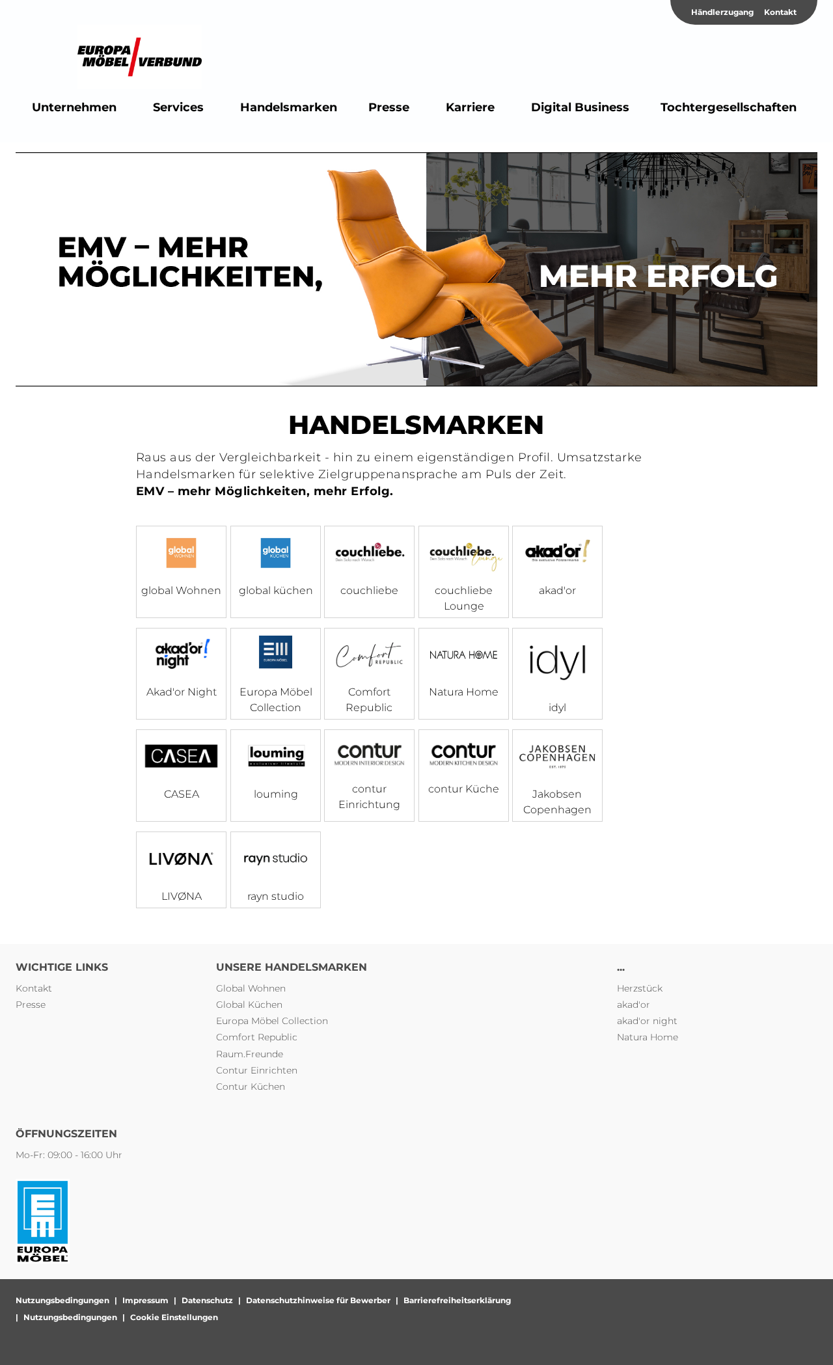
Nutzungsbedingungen (62, 1300)
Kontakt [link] (780, 12)
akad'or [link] (633, 1004)
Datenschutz (207, 1300)
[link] (74, 107)
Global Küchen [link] (249, 1004)
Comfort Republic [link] (256, 1037)
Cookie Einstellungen (174, 1317)
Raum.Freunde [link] (249, 1054)
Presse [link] (31, 1004)
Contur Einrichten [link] (256, 1070)
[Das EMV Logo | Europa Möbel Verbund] (139, 57)
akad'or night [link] (647, 1021)
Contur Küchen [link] (250, 1086)
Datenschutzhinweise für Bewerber (318, 1300)
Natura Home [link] (647, 1037)
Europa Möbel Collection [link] (272, 1021)
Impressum (145, 1300)
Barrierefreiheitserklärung (457, 1300)
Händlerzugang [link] (722, 12)
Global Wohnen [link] (251, 988)
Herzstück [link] (639, 988)
